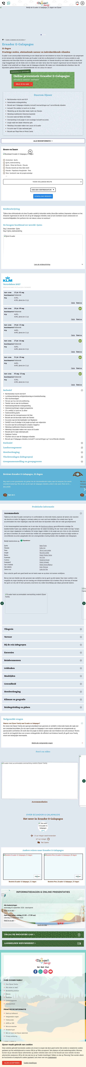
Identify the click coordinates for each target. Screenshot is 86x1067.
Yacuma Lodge (44, 553)
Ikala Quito (43, 546)
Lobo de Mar (44, 569)
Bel (38, 967)
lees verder (7, 486)
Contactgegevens (11, 1000)
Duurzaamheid (10, 1004)
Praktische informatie (15, 1009)
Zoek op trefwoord (12, 1013)
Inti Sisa (42, 557)
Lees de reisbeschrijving (42, 264)
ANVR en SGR (10, 1023)
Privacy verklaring (11, 1036)
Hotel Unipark (44, 562)
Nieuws (8, 994)
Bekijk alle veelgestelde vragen (42, 743)
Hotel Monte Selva (46, 555)
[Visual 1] (41, 35)
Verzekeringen (10, 1030)
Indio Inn (42, 548)
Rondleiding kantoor (12, 991)
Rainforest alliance (47, 526)
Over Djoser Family (13, 980)
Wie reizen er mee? (12, 987)
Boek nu (79, 303)
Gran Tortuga (44, 567)
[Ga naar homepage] (43, 4)
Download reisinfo (43, 196)
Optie (73, 303)
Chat (47, 967)
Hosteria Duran (45, 560)
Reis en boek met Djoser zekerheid (17, 1033)
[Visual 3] (45, 35)
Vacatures (9, 997)
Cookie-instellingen (30, 1063)
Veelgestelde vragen (12, 1017)
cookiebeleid (52, 1057)
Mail (42, 967)
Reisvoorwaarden (11, 1026)
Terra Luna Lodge (45, 550)
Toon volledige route (42, 182)
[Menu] (82, 3)
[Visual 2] (43, 35)
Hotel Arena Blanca (46, 565)
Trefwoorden (10, 1020)
